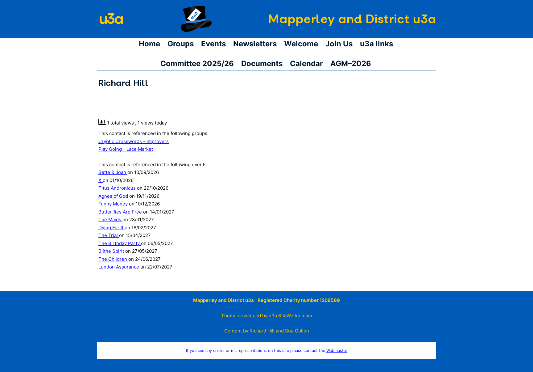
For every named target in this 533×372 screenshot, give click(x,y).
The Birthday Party (119, 243)
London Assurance (119, 267)
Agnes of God (113, 196)
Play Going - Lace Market (125, 149)
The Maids (110, 219)
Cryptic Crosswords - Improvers (133, 141)
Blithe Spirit (111, 251)
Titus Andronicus (117, 188)
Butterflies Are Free (120, 212)
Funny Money (113, 204)
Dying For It (111, 227)
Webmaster (336, 350)
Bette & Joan (112, 172)
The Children (113, 259)
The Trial (108, 235)
